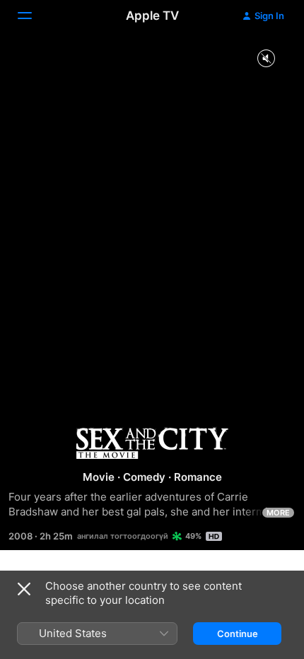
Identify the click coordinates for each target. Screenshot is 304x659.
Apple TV (152, 15)
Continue (237, 633)
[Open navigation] (33, 15)
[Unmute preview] (266, 59)
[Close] (24, 589)
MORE (278, 513)
